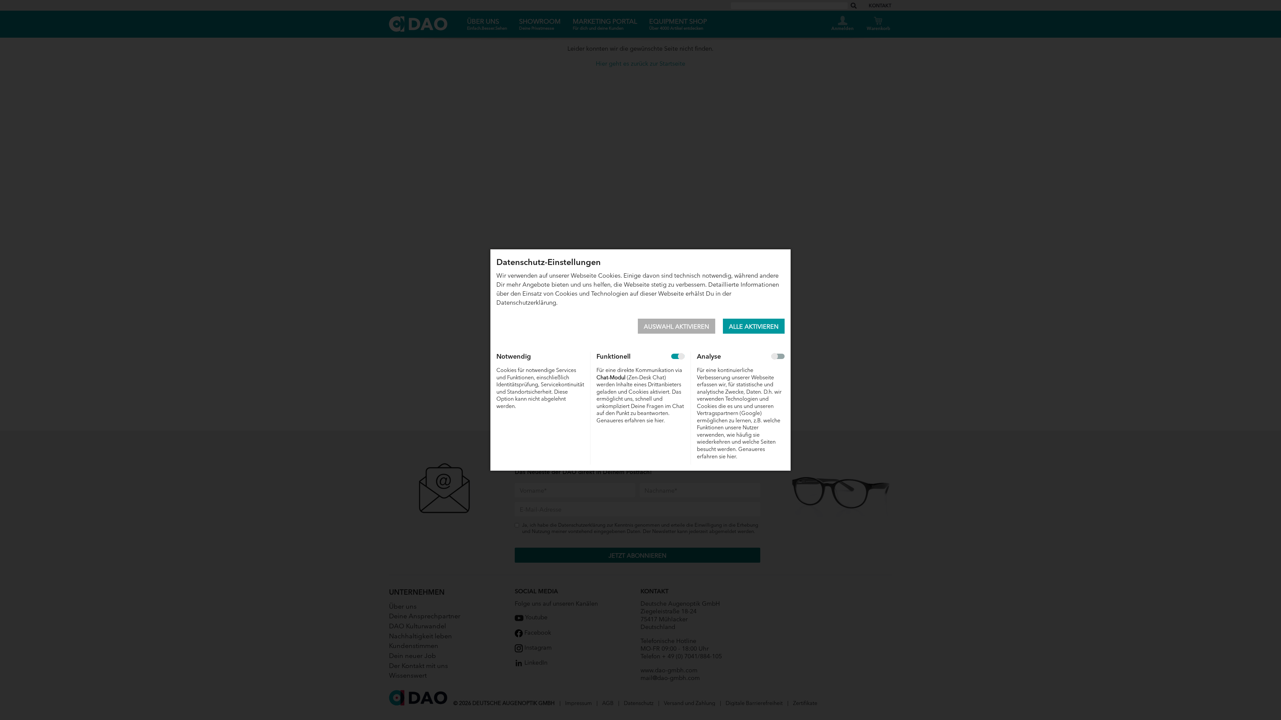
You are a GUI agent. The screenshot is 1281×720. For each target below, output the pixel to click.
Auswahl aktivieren (676, 326)
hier (659, 420)
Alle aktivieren (754, 326)
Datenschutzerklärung (526, 302)
